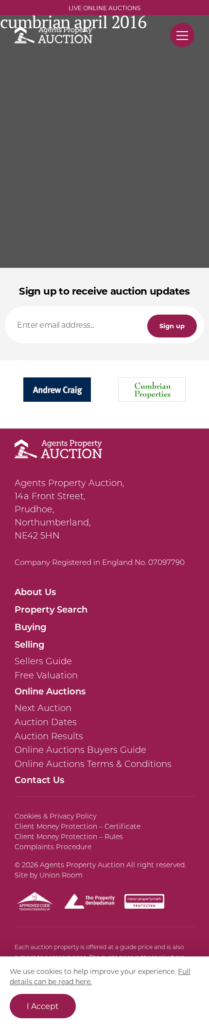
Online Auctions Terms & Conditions (93, 764)
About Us (35, 592)
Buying (30, 627)
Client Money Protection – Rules (69, 836)
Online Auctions (50, 691)
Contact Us (39, 779)
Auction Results (49, 736)
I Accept (43, 1006)
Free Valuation (46, 675)
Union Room (61, 875)
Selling (29, 644)
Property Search (51, 609)
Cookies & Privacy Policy (55, 816)
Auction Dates (46, 722)
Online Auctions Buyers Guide (80, 750)
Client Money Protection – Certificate (77, 826)
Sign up (172, 325)
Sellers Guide (43, 661)
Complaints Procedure (53, 846)
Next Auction (43, 708)
